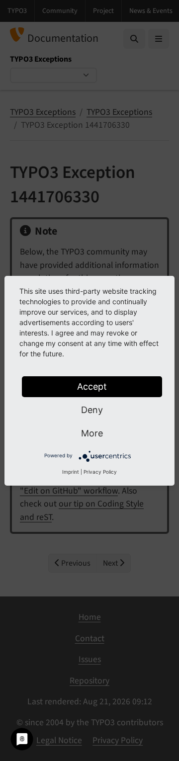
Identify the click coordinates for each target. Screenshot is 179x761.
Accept (92, 386)
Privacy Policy (100, 472)
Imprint (70, 472)
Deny (92, 410)
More (92, 433)
